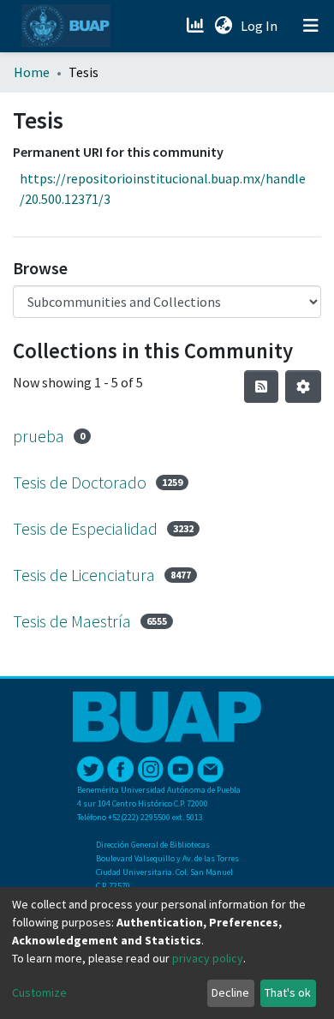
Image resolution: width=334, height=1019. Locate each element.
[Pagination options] (303, 386)
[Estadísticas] (196, 25)
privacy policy (207, 958)
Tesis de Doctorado (79, 482)
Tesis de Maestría (72, 621)
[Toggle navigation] (311, 25)
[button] (223, 25)
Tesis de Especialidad (85, 528)
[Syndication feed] (261, 386)
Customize (39, 992)
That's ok (288, 992)
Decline (230, 992)
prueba (38, 436)
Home (32, 72)
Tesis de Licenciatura (84, 574)
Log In (261, 25)
